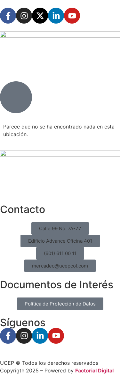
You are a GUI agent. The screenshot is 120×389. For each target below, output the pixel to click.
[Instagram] (24, 16)
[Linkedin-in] (56, 16)
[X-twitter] (40, 16)
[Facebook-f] (8, 16)
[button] (60, 228)
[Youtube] (72, 16)
